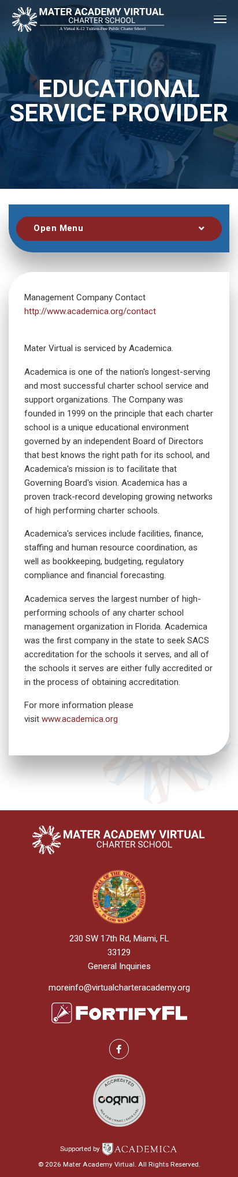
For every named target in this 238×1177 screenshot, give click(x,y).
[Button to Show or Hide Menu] (118, 229)
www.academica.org (80, 719)
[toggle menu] (220, 19)
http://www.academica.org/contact (90, 311)
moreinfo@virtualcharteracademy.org (119, 987)
